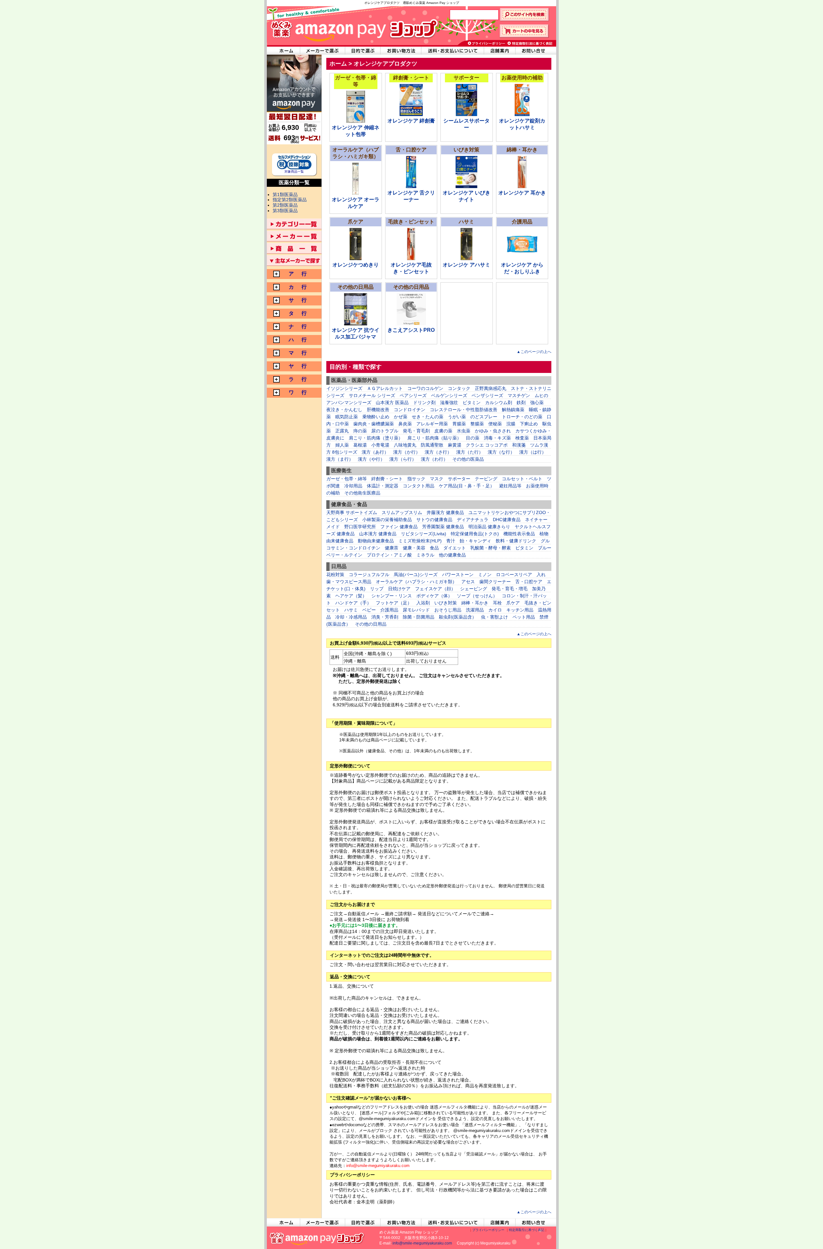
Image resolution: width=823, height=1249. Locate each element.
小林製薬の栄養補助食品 (387, 519)
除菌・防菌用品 (418, 617)
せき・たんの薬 (427, 416)
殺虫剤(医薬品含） (457, 617)
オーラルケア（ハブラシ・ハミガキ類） (416, 581)
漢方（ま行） (339, 459)
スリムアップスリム (402, 512)
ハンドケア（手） (353, 602)
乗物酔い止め (375, 416)
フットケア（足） (394, 602)
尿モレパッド (416, 609)
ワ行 (297, 392)
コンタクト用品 (418, 485)
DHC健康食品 (506, 519)
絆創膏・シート (387, 478)
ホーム (338, 63)
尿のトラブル (384, 430)
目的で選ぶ (363, 51)
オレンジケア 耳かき (522, 192)
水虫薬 (463, 430)
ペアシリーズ (413, 395)
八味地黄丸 (405, 445)
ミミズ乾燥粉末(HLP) (420, 540)
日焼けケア (399, 588)
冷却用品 (353, 485)
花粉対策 (335, 574)
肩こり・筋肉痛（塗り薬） (376, 437)
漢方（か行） (406, 452)
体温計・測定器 (382, 485)
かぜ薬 (400, 416)
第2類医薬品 (285, 205)
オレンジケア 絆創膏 (411, 120)
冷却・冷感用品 (351, 617)
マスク (436, 478)
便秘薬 (495, 423)
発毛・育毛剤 (416, 430)
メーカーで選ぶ (322, 51)
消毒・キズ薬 (497, 437)
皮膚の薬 (443, 430)
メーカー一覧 (294, 236)
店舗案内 (500, 51)
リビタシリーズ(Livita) (423, 533)
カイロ (495, 609)
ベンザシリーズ (487, 395)
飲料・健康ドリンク (516, 540)
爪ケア (513, 602)
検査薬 (522, 437)
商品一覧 (294, 248)
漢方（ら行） (402, 459)
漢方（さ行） (438, 452)
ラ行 (297, 379)
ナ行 (297, 326)
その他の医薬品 (468, 459)
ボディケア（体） (434, 595)
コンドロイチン (409, 409)
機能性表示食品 (519, 533)
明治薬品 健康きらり (489, 526)
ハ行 (297, 339)
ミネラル (425, 554)
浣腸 (510, 423)
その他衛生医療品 (362, 492)
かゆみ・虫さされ (493, 430)
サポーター (459, 478)
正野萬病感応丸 (490, 388)
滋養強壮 (449, 402)
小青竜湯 (380, 445)
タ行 (297, 313)
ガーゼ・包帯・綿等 (346, 478)
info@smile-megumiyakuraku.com (422, 1243)
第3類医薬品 (285, 210)
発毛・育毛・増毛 (510, 588)
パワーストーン (458, 574)
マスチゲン (519, 395)
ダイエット (454, 547)
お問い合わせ (536, 51)
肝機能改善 (378, 409)
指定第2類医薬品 (290, 199)
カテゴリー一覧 (294, 224)
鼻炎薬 (405, 423)
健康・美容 (414, 547)
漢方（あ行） (375, 452)
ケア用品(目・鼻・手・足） (466, 485)
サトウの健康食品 (434, 519)
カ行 (297, 287)
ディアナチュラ (472, 519)
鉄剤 (521, 402)
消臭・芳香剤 (384, 617)
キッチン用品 (519, 609)
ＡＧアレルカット (385, 388)
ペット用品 (523, 617)
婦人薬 (342, 445)
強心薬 (537, 402)
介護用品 (389, 609)
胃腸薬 (459, 423)
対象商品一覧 (294, 171)
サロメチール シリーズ (372, 395)
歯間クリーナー (495, 581)
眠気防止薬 (346, 416)
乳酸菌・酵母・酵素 (490, 547)
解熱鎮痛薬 (513, 409)
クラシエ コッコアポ (487, 445)
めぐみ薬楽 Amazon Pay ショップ (352, 26)
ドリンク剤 (424, 402)
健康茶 (391, 547)
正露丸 (342, 430)
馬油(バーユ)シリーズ (416, 574)
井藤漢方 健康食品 (445, 512)
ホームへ (283, 51)
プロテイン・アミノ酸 (389, 554)
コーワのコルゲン (425, 388)
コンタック (459, 388)
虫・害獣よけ (494, 617)
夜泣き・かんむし (344, 409)
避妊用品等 (510, 485)
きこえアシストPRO (411, 330)
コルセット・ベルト (522, 478)
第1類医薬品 (285, 194)
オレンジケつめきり (355, 264)
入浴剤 (423, 602)
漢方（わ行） (434, 459)
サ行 (297, 300)
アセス (468, 581)
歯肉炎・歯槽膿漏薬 (373, 423)
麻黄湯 (454, 445)
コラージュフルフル (369, 574)
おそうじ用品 (447, 609)
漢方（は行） (532, 452)
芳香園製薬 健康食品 (443, 526)
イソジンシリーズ (344, 388)
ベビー (369, 609)
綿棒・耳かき (474, 602)
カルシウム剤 (498, 402)
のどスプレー (483, 416)
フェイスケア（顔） (435, 588)
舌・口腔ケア (528, 581)
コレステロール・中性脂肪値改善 (463, 409)
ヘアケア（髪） (351, 595)
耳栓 (497, 602)
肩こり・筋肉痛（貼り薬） (434, 437)
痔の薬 (360, 430)
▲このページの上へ (534, 351)
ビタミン (472, 402)
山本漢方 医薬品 (392, 402)
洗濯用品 (475, 609)
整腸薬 (477, 423)
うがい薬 (457, 416)
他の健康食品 (452, 554)
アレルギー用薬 (432, 423)
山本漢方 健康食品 (377, 533)
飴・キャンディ (475, 540)
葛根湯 (360, 445)
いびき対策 (445, 602)
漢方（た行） (469, 452)
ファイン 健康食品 (399, 526)
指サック (416, 478)
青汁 (450, 540)
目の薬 (472, 437)
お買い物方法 (401, 51)
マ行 (297, 353)
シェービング (473, 588)
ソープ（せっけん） (477, 595)
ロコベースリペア (514, 574)
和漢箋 (519, 445)
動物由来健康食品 (376, 540)
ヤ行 (297, 366)
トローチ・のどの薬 (522, 416)
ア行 (297, 273)
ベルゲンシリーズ (449, 395)
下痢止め (529, 423)
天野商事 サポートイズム (351, 512)
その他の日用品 (370, 624)
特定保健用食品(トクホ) (475, 533)
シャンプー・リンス (391, 595)
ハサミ (351, 609)
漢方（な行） (501, 452)
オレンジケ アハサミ (466, 264)
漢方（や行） (371, 459)
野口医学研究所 (360, 526)
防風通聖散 (432, 445)
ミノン (485, 574)
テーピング (486, 478)
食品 (434, 547)
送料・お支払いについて (452, 51)
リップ (377, 588)
